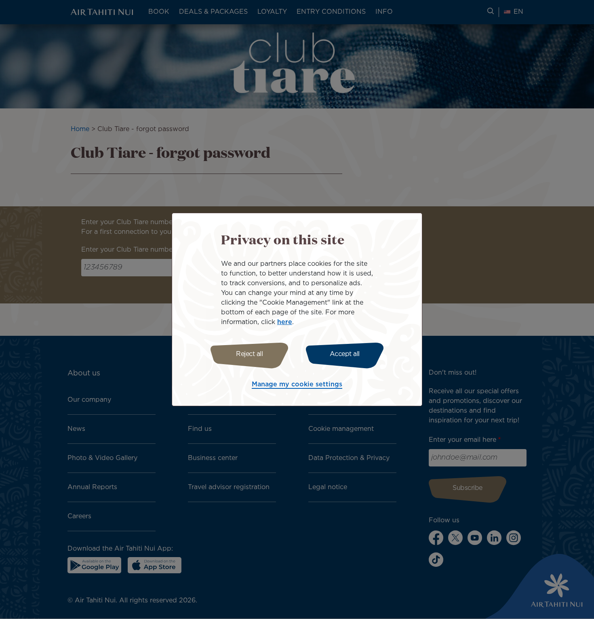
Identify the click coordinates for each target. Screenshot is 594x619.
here (284, 322)
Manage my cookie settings (297, 385)
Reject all (249, 354)
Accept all (345, 354)
